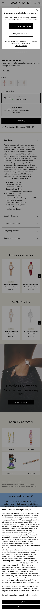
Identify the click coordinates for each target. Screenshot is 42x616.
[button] (37, 10)
